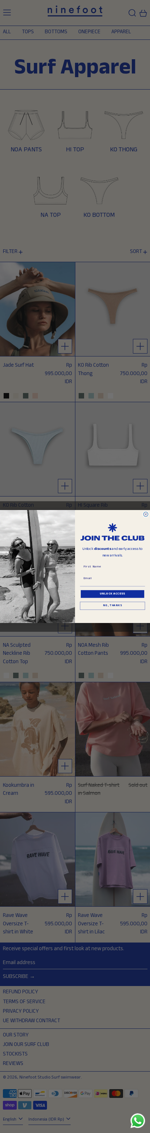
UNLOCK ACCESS (112, 594)
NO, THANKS (112, 606)
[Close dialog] (145, 514)
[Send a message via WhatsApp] (137, 1120)
